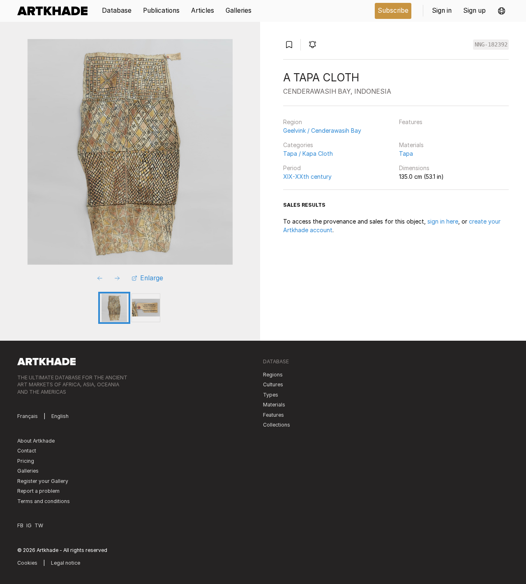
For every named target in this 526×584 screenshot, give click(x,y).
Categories (298, 144)
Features (410, 121)
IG (29, 525)
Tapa (406, 153)
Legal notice (65, 563)
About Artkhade (36, 441)
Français (27, 416)
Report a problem (38, 491)
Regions (273, 375)
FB (20, 525)
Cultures (273, 384)
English (60, 416)
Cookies (27, 563)
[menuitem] (55, 11)
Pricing (25, 461)
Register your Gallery (42, 481)
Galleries (28, 471)
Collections (276, 425)
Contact (26, 451)
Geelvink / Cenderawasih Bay (322, 130)
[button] (501, 11)
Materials (411, 144)
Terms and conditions (43, 501)
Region (292, 121)
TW (39, 525)
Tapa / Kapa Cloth (308, 153)
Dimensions (414, 167)
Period (292, 167)
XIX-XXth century (307, 176)
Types (270, 395)
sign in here (442, 221)
